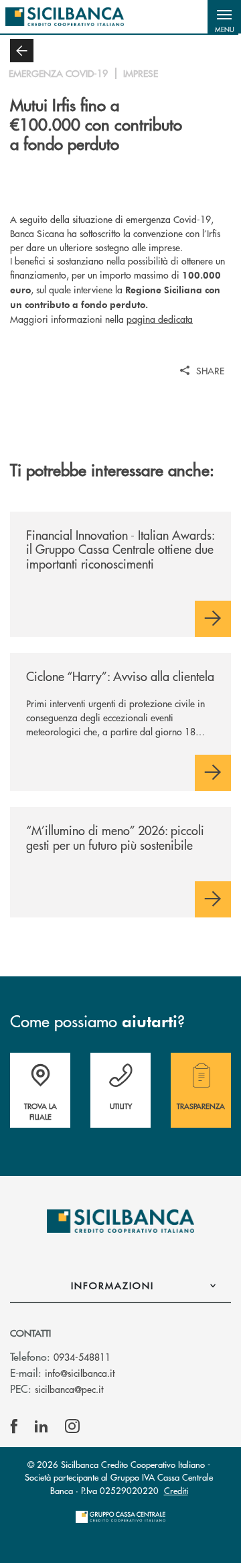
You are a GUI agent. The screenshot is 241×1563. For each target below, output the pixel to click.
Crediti (176, 1490)
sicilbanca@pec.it (69, 1389)
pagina (160, 318)
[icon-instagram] (72, 1426)
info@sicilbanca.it (79, 1373)
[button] (224, 16)
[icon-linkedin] (41, 1426)
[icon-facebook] (14, 1426)
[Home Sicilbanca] (64, 16)
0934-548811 (82, 1356)
